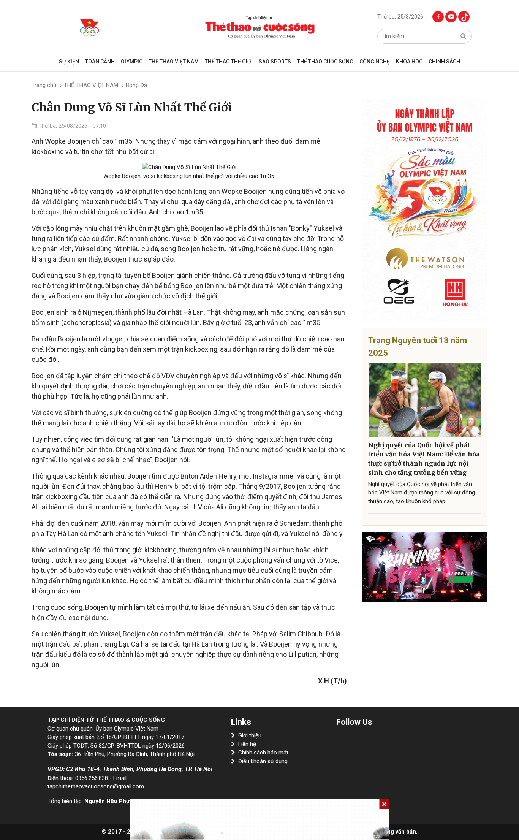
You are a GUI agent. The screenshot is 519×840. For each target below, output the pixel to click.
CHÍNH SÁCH (444, 62)
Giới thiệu (249, 735)
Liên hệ (247, 744)
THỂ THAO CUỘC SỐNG (325, 62)
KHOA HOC (409, 62)
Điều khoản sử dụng (263, 761)
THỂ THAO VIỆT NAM (174, 62)
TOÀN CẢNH (100, 62)
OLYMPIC (131, 62)
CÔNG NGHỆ (374, 62)
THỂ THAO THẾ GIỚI (229, 62)
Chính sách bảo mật (263, 752)
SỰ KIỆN (69, 62)
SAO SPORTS (275, 62)
